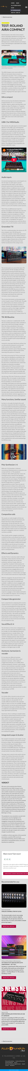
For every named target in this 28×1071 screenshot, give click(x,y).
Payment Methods (9, 1062)
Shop (12, 7)
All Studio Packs (16, 5)
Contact (7, 1065)
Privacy (15, 1062)
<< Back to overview (7, 17)
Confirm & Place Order (20, 1061)
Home (12, 3)
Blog (17, 3)
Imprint (23, 1064)
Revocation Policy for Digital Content (13, 1064)
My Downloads (15, 10)
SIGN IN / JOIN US (15, 12)
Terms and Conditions (9, 1061)
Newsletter (12, 1065)
